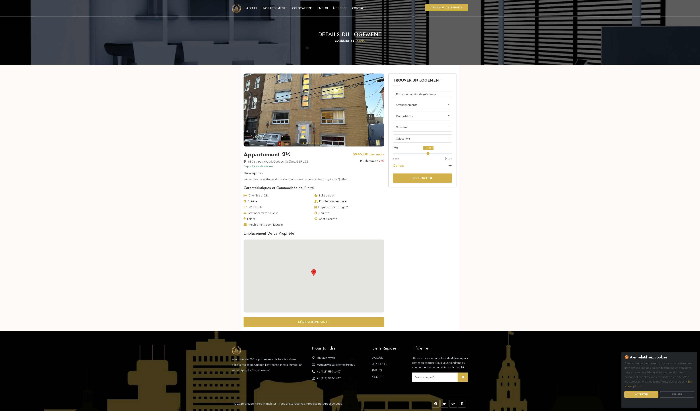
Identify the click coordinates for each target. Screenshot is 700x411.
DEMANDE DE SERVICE (447, 7)
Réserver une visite (313, 322)
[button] (303, 143)
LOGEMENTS (345, 40)
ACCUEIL (252, 8)
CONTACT (359, 8)
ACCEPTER (641, 394)
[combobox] (422, 105)
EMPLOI (322, 8)
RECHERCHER (422, 178)
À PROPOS (340, 8)
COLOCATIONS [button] (302, 8)
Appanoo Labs (332, 403)
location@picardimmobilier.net (336, 364)
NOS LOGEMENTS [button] (275, 8)
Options (398, 165)
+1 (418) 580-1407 (329, 371)
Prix (395, 148)
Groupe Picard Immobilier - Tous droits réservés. (275, 403)
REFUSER (677, 394)
